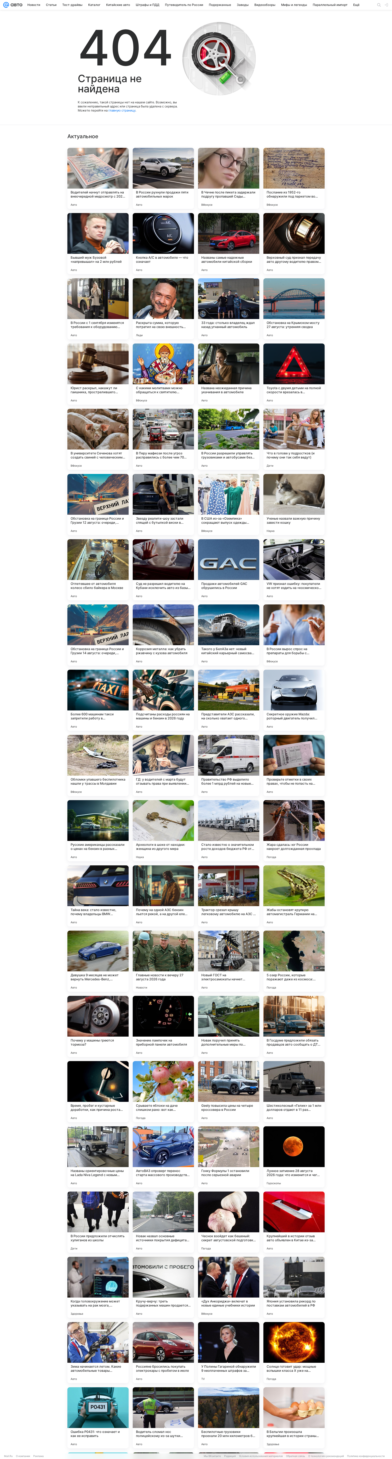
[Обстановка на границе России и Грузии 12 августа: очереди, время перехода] (98, 504)
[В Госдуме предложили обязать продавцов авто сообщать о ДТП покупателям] (294, 1026)
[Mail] (6, 5)
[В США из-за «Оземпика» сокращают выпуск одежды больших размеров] (228, 504)
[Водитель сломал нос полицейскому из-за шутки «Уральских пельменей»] (163, 1417)
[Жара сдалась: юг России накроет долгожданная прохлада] (294, 830)
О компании (23, 1456)
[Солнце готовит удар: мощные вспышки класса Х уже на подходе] (294, 1352)
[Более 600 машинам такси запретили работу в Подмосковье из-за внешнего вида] (98, 700)
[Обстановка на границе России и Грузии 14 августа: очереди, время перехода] (98, 635)
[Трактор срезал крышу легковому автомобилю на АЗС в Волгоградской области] (228, 896)
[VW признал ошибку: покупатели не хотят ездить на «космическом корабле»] (294, 569)
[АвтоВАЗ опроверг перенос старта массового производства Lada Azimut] (163, 1156)
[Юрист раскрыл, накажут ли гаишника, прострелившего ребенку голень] (98, 374)
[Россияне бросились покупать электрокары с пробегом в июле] (163, 1352)
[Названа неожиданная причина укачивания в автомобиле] (228, 374)
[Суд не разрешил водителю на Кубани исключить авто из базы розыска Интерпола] (163, 569)
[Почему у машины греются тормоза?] (98, 1026)
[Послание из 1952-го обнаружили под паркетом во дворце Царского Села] (294, 178)
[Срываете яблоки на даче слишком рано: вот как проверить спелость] (163, 1091)
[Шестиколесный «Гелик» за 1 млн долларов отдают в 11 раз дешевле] (294, 1091)
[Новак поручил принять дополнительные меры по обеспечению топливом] (228, 1026)
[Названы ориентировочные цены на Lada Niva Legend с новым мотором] (98, 1156)
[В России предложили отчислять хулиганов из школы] (98, 1222)
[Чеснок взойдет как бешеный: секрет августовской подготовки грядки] (228, 1222)
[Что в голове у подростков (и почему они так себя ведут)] (294, 439)
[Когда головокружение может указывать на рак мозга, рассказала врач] (98, 1287)
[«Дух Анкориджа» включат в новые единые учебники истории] (228, 1287)
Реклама (38, 1456)
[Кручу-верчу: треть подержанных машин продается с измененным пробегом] (163, 1287)
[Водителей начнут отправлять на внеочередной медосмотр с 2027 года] (98, 178)
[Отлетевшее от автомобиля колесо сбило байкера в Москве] (98, 569)
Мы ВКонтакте (212, 1456)
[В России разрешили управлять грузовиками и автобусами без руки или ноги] (228, 439)
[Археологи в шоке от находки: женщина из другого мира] (163, 830)
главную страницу (121, 110)
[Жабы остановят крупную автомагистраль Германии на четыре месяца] (294, 896)
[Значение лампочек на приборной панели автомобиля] (163, 1026)
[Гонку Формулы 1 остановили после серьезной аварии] (228, 1156)
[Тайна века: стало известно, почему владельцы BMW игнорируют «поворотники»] (98, 896)
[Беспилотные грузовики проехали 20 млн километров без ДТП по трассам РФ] (228, 1417)
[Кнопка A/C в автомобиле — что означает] (163, 243)
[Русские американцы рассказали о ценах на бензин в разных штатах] (98, 830)
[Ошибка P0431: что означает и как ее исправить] (98, 1417)
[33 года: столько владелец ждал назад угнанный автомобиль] (228, 308)
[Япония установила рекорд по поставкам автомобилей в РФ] (294, 1287)
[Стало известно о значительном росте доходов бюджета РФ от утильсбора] (228, 830)
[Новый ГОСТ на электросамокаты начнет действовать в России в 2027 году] (228, 961)
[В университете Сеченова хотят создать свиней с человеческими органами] (98, 439)
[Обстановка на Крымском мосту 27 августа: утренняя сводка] (294, 308)
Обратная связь (295, 1456)
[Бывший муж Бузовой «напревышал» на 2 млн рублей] (98, 243)
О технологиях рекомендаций (326, 1456)
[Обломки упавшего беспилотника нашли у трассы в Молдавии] (98, 765)
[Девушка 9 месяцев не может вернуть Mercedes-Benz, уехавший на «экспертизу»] (98, 961)
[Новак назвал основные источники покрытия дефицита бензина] (163, 1222)
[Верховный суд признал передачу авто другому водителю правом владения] (294, 243)
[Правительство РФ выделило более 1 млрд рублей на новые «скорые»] (228, 765)
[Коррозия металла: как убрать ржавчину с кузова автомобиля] (163, 635)
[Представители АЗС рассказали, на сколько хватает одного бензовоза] (228, 700)
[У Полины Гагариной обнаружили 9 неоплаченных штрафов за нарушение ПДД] (228, 1352)
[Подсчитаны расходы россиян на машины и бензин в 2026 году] (163, 700)
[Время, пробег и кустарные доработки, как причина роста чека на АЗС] (98, 1091)
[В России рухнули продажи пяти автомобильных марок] (163, 178)
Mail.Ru (8, 1456)
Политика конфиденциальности (366, 1456)
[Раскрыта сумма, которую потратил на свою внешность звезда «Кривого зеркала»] (163, 308)
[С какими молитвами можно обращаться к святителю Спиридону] (163, 374)
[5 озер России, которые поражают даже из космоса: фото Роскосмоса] (294, 961)
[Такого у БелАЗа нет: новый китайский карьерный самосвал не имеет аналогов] (228, 635)
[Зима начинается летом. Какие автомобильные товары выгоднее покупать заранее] (98, 1352)
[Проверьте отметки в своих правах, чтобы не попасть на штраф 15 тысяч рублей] (294, 765)
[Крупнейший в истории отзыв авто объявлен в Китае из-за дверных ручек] (294, 1222)
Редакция (230, 1456)
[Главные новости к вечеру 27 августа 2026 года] (163, 961)
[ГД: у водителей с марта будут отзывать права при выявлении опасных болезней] (163, 765)
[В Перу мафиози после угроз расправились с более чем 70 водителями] (163, 439)
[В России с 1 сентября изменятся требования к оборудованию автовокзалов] (98, 308)
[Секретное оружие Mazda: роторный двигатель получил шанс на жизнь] (294, 700)
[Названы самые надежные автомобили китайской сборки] (228, 243)
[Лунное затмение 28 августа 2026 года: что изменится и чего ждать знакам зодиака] (294, 1156)
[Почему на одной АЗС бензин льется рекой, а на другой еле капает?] (163, 896)
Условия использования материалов (261, 1456)
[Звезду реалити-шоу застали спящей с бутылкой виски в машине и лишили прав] (163, 504)
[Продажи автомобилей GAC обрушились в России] (228, 569)
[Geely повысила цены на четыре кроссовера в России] (228, 1091)
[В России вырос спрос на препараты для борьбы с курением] (294, 635)
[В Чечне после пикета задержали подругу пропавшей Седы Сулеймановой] (228, 178)
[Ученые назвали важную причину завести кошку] (294, 504)
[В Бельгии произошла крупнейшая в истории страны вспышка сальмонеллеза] (294, 1417)
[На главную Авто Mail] (15, 5)
